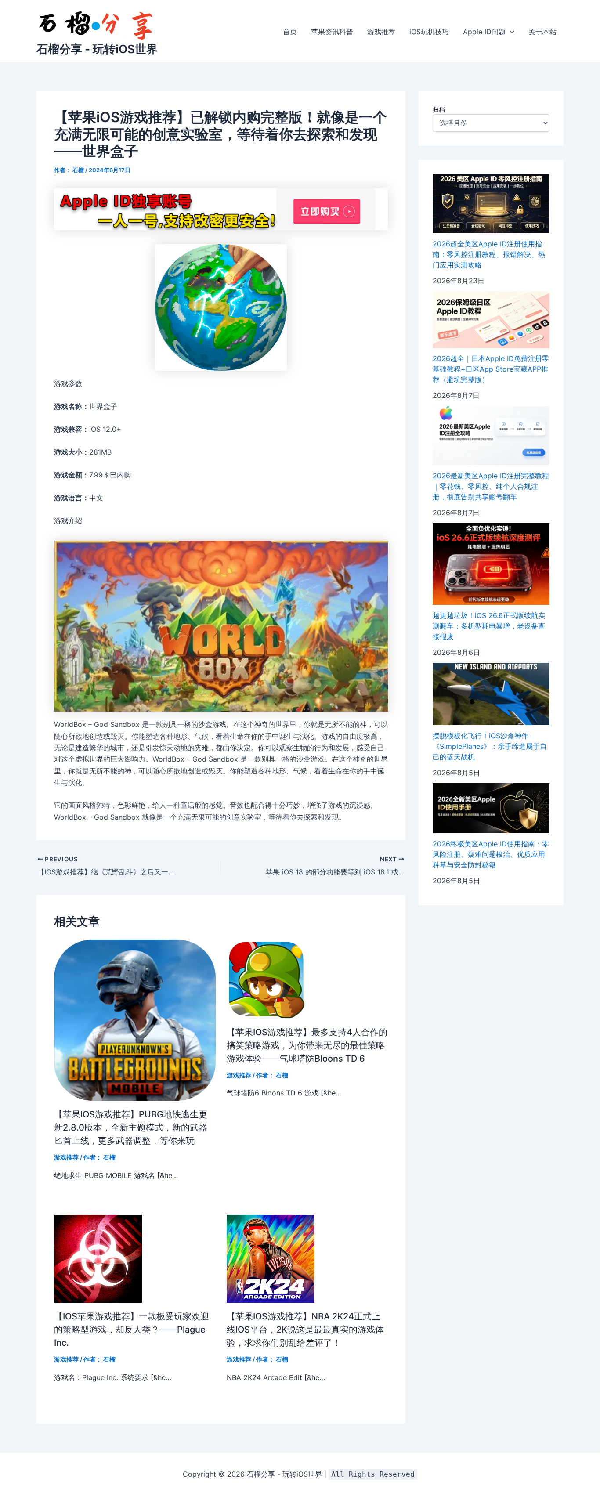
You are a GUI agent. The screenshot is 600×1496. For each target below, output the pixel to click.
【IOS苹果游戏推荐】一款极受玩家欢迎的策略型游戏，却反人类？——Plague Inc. (131, 1329)
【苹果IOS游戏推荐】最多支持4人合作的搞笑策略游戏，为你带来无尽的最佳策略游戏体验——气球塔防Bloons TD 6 (307, 1045)
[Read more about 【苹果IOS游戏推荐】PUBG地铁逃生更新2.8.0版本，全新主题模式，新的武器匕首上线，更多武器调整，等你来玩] (135, 1019)
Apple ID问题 (484, 31)
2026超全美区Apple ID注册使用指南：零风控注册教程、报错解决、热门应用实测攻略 (489, 254)
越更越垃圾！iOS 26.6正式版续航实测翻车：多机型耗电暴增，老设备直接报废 (489, 626)
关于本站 (542, 31)
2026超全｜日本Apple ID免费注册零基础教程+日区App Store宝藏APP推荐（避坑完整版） (491, 369)
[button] (510, 31)
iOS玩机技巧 (429, 31)
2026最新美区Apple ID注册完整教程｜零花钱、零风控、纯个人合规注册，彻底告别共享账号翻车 (491, 486)
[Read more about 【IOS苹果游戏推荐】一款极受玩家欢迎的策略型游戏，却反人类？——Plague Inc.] (98, 1258)
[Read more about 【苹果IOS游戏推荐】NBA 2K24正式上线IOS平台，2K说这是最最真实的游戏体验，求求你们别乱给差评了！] (270, 1258)
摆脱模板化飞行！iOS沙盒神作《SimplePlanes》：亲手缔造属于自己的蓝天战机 (490, 746)
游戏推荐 (381, 31)
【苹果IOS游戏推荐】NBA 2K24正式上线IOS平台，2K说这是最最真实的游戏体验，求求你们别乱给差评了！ (305, 1329)
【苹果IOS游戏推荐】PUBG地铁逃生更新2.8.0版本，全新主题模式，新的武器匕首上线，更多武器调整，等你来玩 (130, 1127)
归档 (439, 109)
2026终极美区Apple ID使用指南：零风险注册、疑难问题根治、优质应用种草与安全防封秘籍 (491, 854)
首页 (290, 31)
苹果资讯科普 (332, 31)
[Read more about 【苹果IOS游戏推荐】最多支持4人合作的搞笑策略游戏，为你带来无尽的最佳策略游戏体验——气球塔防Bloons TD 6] (266, 978)
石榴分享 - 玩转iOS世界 (97, 49)
